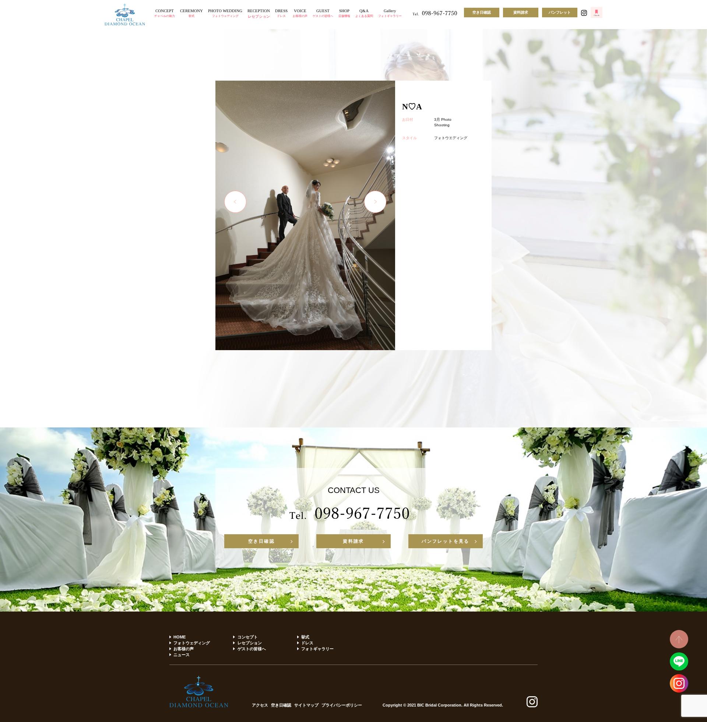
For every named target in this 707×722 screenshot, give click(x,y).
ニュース (181, 654)
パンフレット (560, 12)
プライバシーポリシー (341, 705)
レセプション (249, 643)
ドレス (307, 643)
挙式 (305, 637)
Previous (235, 202)
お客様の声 (183, 649)
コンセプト (247, 637)
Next (375, 202)
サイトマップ (306, 705)
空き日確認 (481, 12)
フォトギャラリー (317, 649)
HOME (179, 637)
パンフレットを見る (445, 541)
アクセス (260, 705)
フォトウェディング (191, 643)
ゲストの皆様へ (251, 649)
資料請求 (520, 12)
